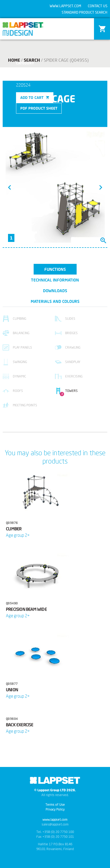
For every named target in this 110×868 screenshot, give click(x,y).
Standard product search (84, 12)
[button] (9, 187)
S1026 (22, 68)
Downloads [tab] (55, 290)
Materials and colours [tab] (55, 301)
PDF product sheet (38, 108)
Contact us (97, 6)
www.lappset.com (65, 6)
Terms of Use (55, 805)
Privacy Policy (55, 809)
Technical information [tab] (55, 279)
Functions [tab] (55, 269)
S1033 (37, 68)
